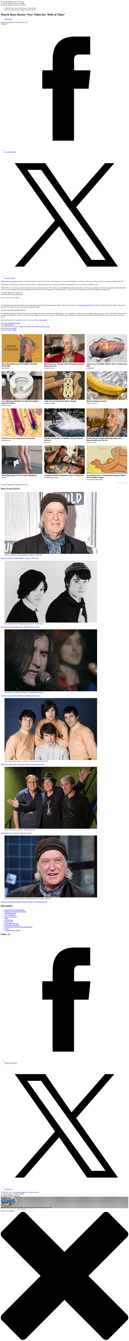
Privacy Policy (9, 922)
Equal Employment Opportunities (15, 910)
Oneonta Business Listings (12, 930)
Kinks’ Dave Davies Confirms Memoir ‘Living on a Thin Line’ (19, 558)
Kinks (2, 281)
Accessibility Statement (11, 923)
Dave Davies (14, 281)
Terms (6, 918)
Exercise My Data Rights (12, 925)
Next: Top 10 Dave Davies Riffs (10, 323)
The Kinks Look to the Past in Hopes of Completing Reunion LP (20, 695)
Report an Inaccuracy (11, 917)
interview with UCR (86, 305)
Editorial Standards (10, 913)
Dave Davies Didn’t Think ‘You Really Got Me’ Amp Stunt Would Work (22, 764)
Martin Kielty (5, 22)
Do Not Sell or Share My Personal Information (18, 927)
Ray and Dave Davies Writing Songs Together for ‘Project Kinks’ (20, 627)
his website (43, 320)
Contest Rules (9, 920)
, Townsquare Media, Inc (19, 1192)
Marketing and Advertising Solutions (15, 911)
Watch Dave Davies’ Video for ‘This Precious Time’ (16, 833)
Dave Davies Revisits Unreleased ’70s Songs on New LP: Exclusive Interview (24, 902)
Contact (7, 928)
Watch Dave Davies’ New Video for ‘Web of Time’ (34, 326)
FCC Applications (10, 915)
